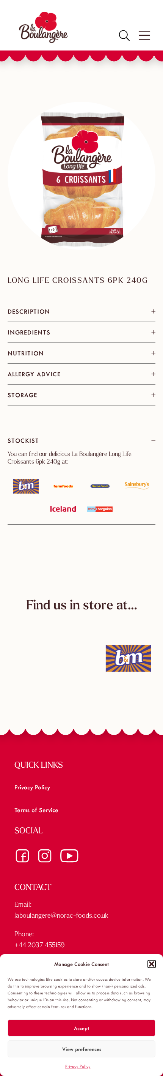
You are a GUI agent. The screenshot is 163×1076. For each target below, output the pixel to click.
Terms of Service (36, 810)
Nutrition (26, 353)
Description (29, 311)
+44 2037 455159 (39, 945)
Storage (22, 395)
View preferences (81, 1049)
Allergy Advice (34, 374)
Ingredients (29, 332)
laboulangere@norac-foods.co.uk (61, 916)
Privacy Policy (78, 1066)
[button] (151, 964)
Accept (81, 1028)
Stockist (23, 440)
